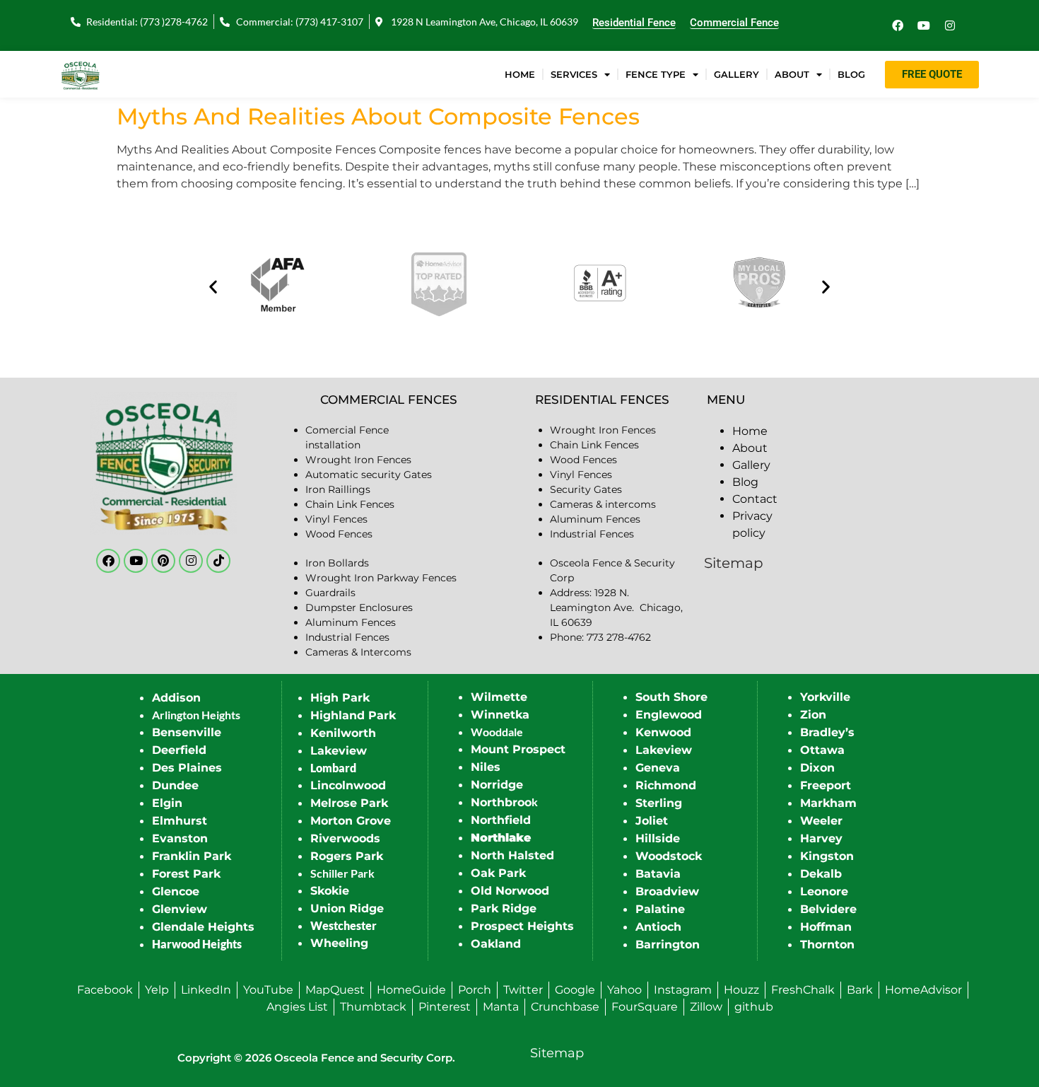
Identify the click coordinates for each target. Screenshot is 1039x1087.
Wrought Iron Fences (358, 459)
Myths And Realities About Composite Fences (378, 116)
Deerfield (179, 750)
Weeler (821, 820)
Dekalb (821, 873)
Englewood (668, 714)
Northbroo (501, 802)
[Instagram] (950, 25)
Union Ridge (347, 908)
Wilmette (499, 697)
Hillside (657, 838)
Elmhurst (179, 820)
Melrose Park (349, 803)
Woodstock (668, 856)
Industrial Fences (347, 637)
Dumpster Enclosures (359, 607)
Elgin (167, 803)
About (792, 74)
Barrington (667, 944)
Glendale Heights (203, 927)
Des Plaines (187, 767)
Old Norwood (510, 890)
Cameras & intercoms (603, 504)
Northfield (501, 820)
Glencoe (175, 891)
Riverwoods (345, 838)
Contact (754, 499)
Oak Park (498, 873)
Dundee (175, 785)
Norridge (497, 784)
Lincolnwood (348, 785)
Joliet (651, 820)
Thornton (827, 944)
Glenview (179, 909)
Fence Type (656, 74)
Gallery (736, 74)
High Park (340, 697)
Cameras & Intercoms (358, 652)
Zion (813, 714)
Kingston (827, 856)
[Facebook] (897, 25)
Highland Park (353, 715)
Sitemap (733, 562)
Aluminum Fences (350, 622)
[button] (213, 287)
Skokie (329, 890)
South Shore (671, 697)
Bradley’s (827, 732)
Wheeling (339, 943)
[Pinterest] (163, 561)
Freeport (825, 785)
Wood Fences (338, 534)
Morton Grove (350, 820)
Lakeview (338, 750)
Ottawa (822, 750)
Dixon (817, 767)
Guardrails (330, 592)
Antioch (658, 927)
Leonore (824, 891)
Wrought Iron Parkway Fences (381, 577)
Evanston (180, 838)
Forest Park (186, 873)
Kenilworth (343, 733)
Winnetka (500, 714)
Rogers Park (346, 856)
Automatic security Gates (368, 474)
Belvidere (828, 909)
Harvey (821, 838)
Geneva (657, 767)
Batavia (658, 873)
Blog (851, 74)
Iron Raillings (337, 489)
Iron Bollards (337, 563)
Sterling (658, 803)
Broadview (667, 891)
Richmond (665, 785)
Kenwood (663, 732)
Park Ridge (503, 908)
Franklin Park (191, 856)
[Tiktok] (218, 561)
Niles (485, 767)
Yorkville (825, 697)
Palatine (660, 909)
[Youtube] (923, 25)
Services (574, 74)
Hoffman (826, 927)
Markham (828, 803)
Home (520, 74)
